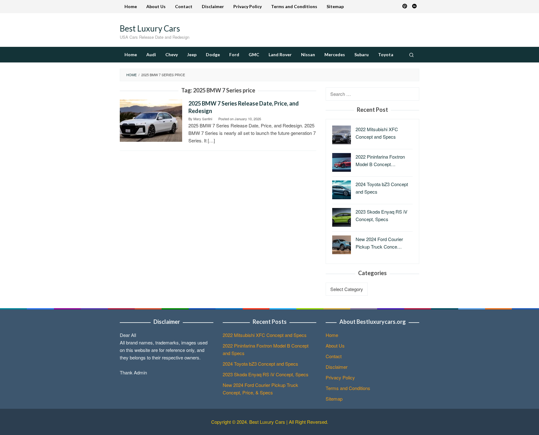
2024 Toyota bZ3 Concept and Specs (260, 363)
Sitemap (334, 398)
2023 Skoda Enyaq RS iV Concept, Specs (265, 374)
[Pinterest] (405, 6)
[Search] (411, 54)
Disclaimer (336, 366)
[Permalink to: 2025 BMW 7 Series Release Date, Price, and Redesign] (151, 120)
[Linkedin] (414, 6)
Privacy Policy (340, 377)
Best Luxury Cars (150, 28)
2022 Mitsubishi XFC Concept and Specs (265, 335)
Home (332, 335)
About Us (335, 345)
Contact (334, 356)
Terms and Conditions (348, 388)
